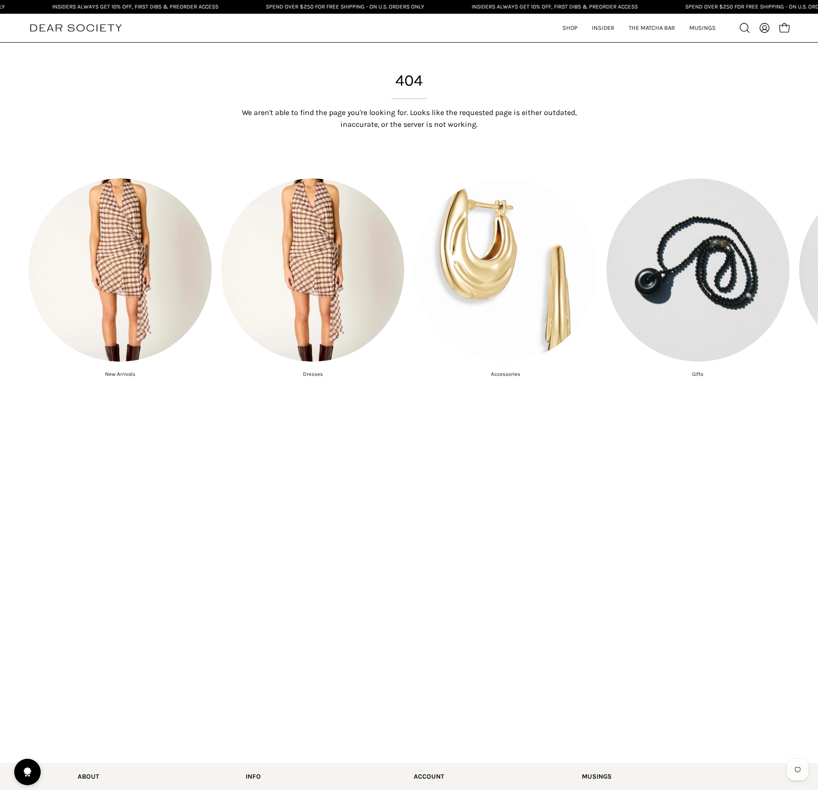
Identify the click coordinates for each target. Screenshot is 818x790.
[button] (603, 28)
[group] (409, 278)
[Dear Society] (75, 28)
